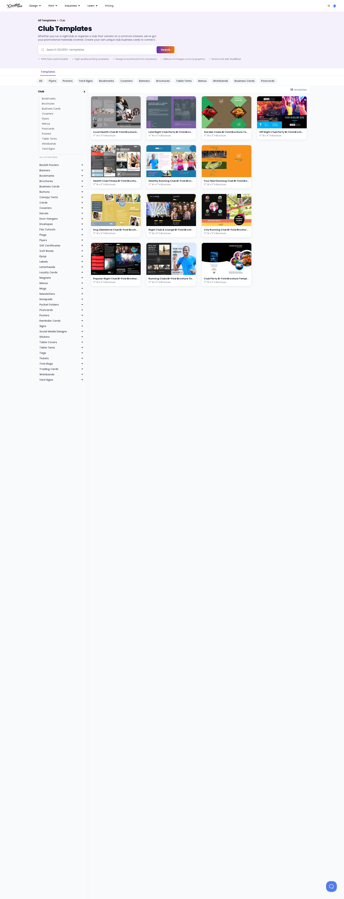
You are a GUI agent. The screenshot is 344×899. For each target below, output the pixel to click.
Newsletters (47, 294)
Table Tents (184, 81)
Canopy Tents (48, 197)
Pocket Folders (49, 304)
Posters (68, 81)
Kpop (42, 256)
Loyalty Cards (48, 272)
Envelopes (46, 224)
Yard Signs (86, 81)
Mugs (42, 288)
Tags (42, 353)
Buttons (44, 192)
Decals (43, 213)
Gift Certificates (49, 245)
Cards (43, 202)
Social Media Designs (53, 331)
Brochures (163, 81)
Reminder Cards (50, 321)
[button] (133, 125)
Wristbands (220, 81)
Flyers (52, 81)
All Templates (47, 20)
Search (165, 50)
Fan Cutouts (47, 229)
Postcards (267, 81)
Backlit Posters (49, 165)
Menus (202, 81)
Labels (43, 261)
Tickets (44, 358)
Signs (42, 326)
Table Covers (48, 342)
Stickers (44, 337)
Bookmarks (106, 81)
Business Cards (245, 81)
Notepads (45, 299)
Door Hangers (48, 218)
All (40, 81)
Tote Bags (46, 363)
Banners (144, 81)
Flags (42, 235)
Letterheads (47, 267)
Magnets (45, 278)
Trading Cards (48, 369)
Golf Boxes (46, 251)
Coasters (126, 81)
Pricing (109, 6)
